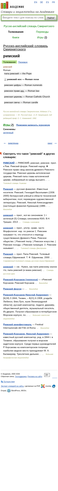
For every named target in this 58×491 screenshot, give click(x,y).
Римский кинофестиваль (17, 324)
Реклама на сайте (35, 376)
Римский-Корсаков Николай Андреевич (25, 294)
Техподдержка (21, 376)
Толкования (15, 31)
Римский (8, 189)
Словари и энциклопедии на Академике (27, 11)
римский (8, 215)
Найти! (50, 18)
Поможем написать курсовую (33, 125)
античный (8, 132)
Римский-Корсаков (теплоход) (20, 279)
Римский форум (12, 289)
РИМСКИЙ (9, 163)
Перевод (22, 62)
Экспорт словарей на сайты (12, 386)
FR (53, 2)
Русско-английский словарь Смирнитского (29, 26)
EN (35, 2)
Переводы (42, 31)
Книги (15, 37)
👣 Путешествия (8, 382)
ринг (50, 143)
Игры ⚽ (42, 37)
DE (41, 2)
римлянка (13, 143)
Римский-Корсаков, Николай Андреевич (26, 333)
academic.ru (12, 5)
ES (47, 2)
